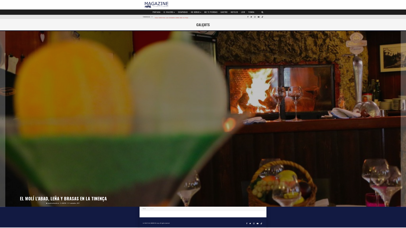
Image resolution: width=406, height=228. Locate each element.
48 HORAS (195, 12)
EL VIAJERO (168, 12)
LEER (243, 12)
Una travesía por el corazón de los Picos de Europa (173, 17)
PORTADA (157, 12)
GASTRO (224, 12)
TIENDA (251, 12)
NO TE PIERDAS (210, 12)
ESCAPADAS (183, 12)
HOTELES (234, 12)
